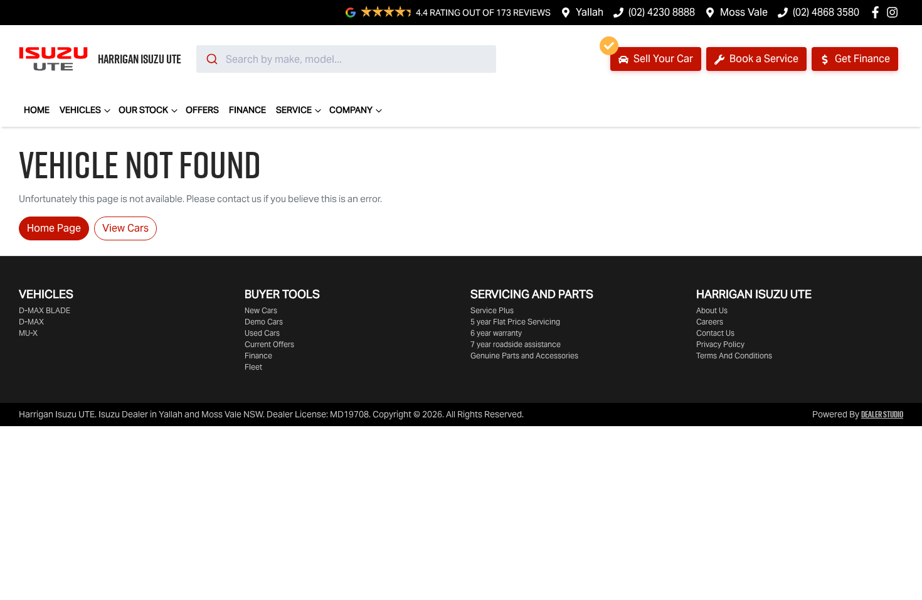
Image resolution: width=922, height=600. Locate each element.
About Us (712, 310)
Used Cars (262, 333)
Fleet (253, 367)
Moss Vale (744, 12)
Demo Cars (264, 321)
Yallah (589, 12)
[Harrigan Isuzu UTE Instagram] (894, 12)
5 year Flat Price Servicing (515, 321)
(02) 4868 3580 (826, 12)
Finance (247, 109)
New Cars (261, 310)
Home (37, 109)
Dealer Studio (882, 414)
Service (294, 109)
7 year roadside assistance (515, 344)
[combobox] (346, 59)
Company (351, 109)
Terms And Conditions (734, 355)
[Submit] (211, 59)
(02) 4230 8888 (661, 12)
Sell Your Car (662, 58)
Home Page (54, 228)
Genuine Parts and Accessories (524, 355)
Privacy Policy (720, 344)
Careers (709, 321)
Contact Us (715, 333)
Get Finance (861, 58)
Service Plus (492, 310)
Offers (202, 109)
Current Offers (269, 344)
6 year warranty (496, 333)
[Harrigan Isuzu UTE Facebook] (877, 12)
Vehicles (80, 109)
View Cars (125, 228)
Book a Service (762, 58)
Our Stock (143, 109)
